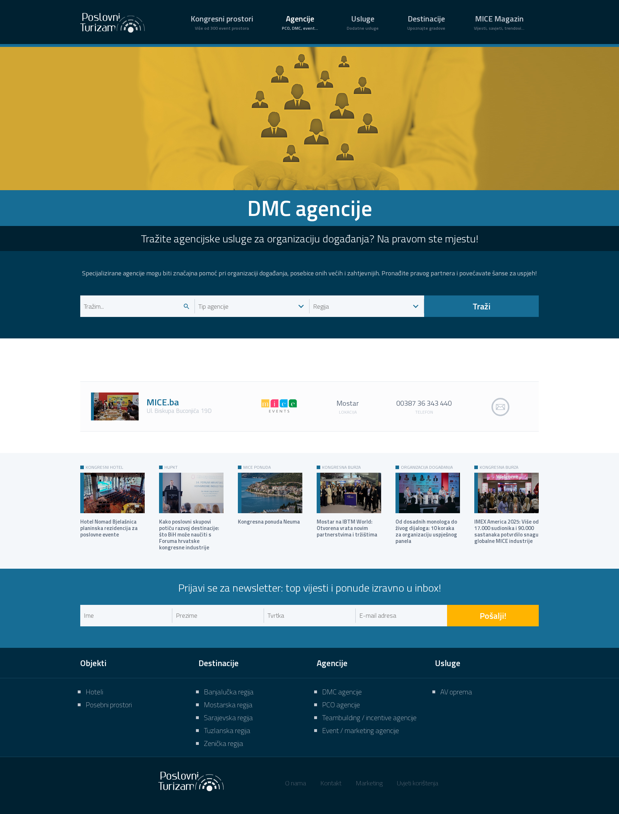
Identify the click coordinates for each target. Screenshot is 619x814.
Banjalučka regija (229, 691)
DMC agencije (342, 691)
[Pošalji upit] (500, 406)
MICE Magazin (499, 22)
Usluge (363, 22)
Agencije (300, 22)
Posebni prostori (109, 704)
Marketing (369, 783)
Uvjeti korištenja (417, 783)
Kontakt (330, 783)
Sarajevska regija (228, 717)
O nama (295, 783)
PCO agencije (341, 704)
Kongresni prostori (222, 22)
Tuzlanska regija (227, 730)
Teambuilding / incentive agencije (369, 717)
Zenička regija (223, 743)
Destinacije (426, 22)
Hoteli (94, 691)
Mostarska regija (228, 704)
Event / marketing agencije (360, 730)
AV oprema (456, 691)
